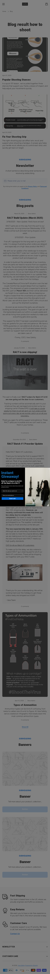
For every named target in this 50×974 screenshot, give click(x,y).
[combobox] (12, 491)
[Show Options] (22, 491)
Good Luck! (12, 498)
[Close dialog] (49, 468)
